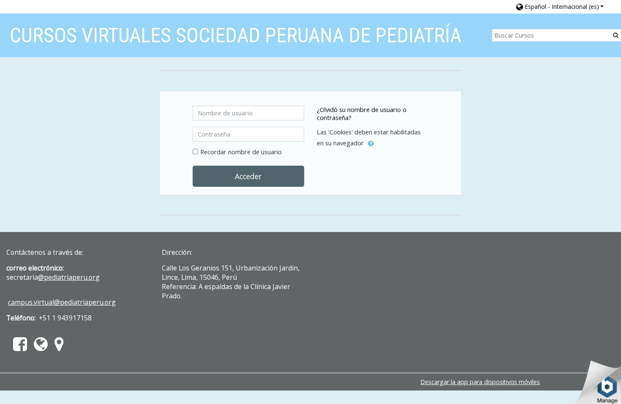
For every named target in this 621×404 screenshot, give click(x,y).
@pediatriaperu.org (69, 277)
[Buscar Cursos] (615, 35)
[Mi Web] (40, 347)
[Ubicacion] (61, 347)
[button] (560, 6)
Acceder (248, 176)
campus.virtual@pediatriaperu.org (62, 302)
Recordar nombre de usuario (241, 152)
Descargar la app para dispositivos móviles (480, 382)
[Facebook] (18, 347)
